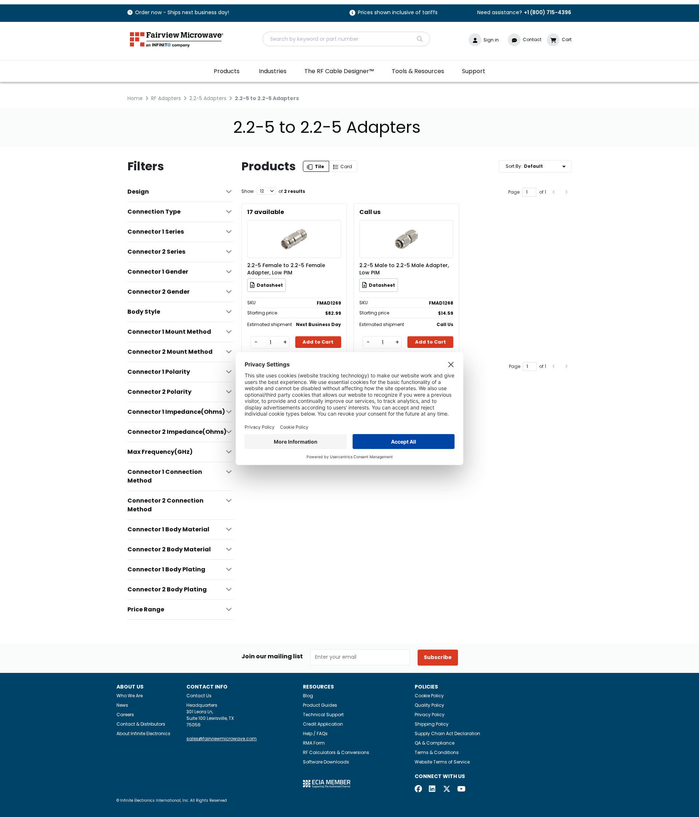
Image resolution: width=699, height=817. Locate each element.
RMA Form (314, 743)
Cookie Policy (429, 696)
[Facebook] (418, 789)
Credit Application (323, 724)
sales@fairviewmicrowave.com (221, 738)
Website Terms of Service (442, 762)
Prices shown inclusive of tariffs (398, 13)
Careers (125, 714)
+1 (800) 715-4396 (547, 12)
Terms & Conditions (437, 752)
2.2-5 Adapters (207, 98)
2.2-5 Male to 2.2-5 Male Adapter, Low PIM (404, 269)
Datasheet (270, 285)
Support (473, 71)
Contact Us (199, 696)
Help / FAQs (315, 733)
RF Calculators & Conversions (336, 752)
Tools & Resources (418, 71)
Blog (308, 696)
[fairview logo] (176, 39)
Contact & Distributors (140, 724)
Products (227, 71)
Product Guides (320, 705)
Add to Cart (318, 341)
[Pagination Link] (554, 192)
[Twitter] (446, 789)
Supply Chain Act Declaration (447, 733)
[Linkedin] (432, 789)
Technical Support (323, 714)
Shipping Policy (432, 724)
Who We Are (129, 696)
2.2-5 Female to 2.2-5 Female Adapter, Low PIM (286, 269)
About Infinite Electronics (143, 733)
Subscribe (438, 657)
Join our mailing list (272, 656)
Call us (369, 212)
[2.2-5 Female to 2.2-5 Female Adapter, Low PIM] (294, 228)
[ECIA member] (326, 784)
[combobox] (346, 39)
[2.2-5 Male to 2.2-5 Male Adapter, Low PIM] (406, 228)
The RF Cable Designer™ (339, 71)
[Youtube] (461, 789)
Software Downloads (326, 762)
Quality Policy (429, 705)
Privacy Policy (430, 714)
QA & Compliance (434, 743)
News (122, 705)
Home (135, 98)
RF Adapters (166, 98)
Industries (273, 71)
